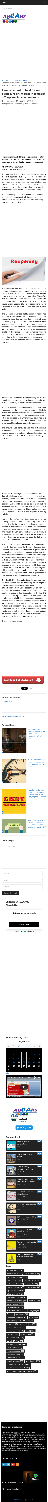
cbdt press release (15, 1287)
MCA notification (15, 1337)
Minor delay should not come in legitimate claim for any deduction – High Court (37, 763)
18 (14, 1062)
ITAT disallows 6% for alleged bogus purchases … (25, 1194)
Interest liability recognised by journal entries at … (25, 1169)
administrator (9, 101)
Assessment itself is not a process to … (26, 1243)
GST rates (12, 1324)
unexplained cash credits (18, 1364)
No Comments (32, 103)
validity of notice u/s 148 (18, 1368)
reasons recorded (15, 1351)
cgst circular (33, 1287)
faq (10, 1314)
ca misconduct (32, 1273)
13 (24, 1058)
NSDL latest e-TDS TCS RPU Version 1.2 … (27, 1143)
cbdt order (32, 1284)
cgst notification (15, 1290)
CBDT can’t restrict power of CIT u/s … (26, 1205)
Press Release (14, 1347)
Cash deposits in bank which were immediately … (27, 1180)
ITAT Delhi (12, 1334)
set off (21, 716)
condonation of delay (16, 1300)
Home (5, 80)
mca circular (27, 1334)
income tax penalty (16, 1331)
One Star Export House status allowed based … (26, 1255)
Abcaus (17, 1500)
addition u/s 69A (15, 1273)
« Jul (7, 1073)
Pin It (32, 688)
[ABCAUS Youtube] (24, 1097)
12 (19, 1058)
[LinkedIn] (4, 1464)
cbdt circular (14, 1280)
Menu (4, 2)
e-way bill (34, 1310)
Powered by (18, 931)
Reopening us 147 (15, 1357)
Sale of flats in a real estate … (24, 1155)
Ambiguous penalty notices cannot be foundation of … (24, 1231)
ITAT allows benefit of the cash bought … (26, 1218)
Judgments (14, 80)
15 (34, 1058)
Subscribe (24, 924)
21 (29, 1062)
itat (30, 1331)
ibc (32, 1324)
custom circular (15, 1304)
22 (34, 1062)
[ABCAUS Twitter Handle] (24, 1132)
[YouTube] (13, 1464)
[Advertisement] (24, 52)
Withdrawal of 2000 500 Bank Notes (22, 1371)
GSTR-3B (28, 1320)
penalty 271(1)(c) (15, 1341)
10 (9, 1058)
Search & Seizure (15, 1361)
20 (24, 1062)
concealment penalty (16, 1297)
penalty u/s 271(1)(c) (16, 1344)
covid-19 (34, 1300)
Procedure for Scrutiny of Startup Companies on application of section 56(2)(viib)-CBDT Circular (37, 793)
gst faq (33, 1317)
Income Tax (18, 103)
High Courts (23, 80)
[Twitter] (8, 1464)
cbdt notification (15, 1284)
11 (14, 1058)
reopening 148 (12, 716)
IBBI (23, 1324)
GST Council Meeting (16, 1317)
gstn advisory (14, 1320)
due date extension (16, 1310)
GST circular (22, 1314)
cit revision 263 (15, 1294)
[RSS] (17, 1464)
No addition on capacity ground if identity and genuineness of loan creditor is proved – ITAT (37, 823)
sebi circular (33, 1361)
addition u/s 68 (15, 1270)
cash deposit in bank (17, 1277)
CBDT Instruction (32, 1280)
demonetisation (15, 1307)
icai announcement (16, 1327)
